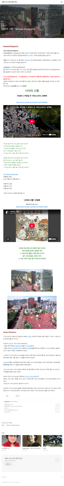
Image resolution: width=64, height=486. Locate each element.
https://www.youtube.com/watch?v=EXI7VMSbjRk (32, 102)
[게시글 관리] (12, 396)
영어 (11, 53)
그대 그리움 (7, 411)
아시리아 (6, 362)
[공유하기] (10, 396)
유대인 (29, 348)
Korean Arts (6, 401)
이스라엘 (28, 346)
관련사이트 (4, 477)
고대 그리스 (6, 369)
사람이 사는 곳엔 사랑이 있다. (9, 2)
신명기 (30, 336)
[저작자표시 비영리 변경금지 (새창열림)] (23, 396)
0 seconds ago (13, 174)
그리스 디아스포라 (30, 376)
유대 (20, 348)
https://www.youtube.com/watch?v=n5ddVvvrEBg (32, 206)
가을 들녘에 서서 (8, 404)
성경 (10, 343)
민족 (26, 53)
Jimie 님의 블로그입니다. (10, 460)
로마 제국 (14, 348)
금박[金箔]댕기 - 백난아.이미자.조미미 (12, 406)
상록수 (5, 408)
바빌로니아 (18, 346)
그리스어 (27, 60)
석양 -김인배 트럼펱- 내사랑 (10, 410)
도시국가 (55, 369)
